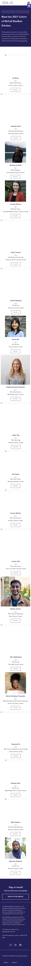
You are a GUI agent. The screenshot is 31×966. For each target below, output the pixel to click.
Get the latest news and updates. (16, 891)
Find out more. (23, 41)
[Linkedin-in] (15, 945)
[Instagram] (10, 945)
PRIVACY (6, 962)
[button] (28, 2)
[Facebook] (20, 945)
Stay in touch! (16, 887)
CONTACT (14, 962)
